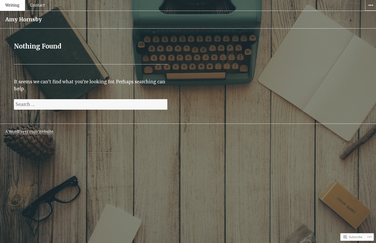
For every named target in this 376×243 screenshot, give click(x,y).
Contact (37, 5)
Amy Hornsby (23, 19)
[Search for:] (90, 104)
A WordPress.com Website (29, 131)
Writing (12, 5)
